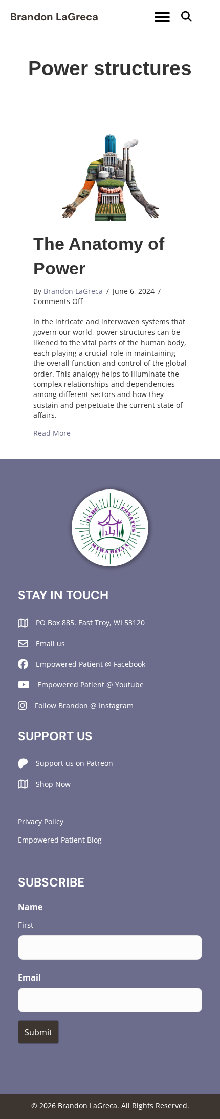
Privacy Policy (40, 821)
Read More (52, 433)
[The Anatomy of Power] (110, 177)
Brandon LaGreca (54, 17)
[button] (186, 17)
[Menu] (162, 17)
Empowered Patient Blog (60, 840)
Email (29, 977)
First (25, 925)
